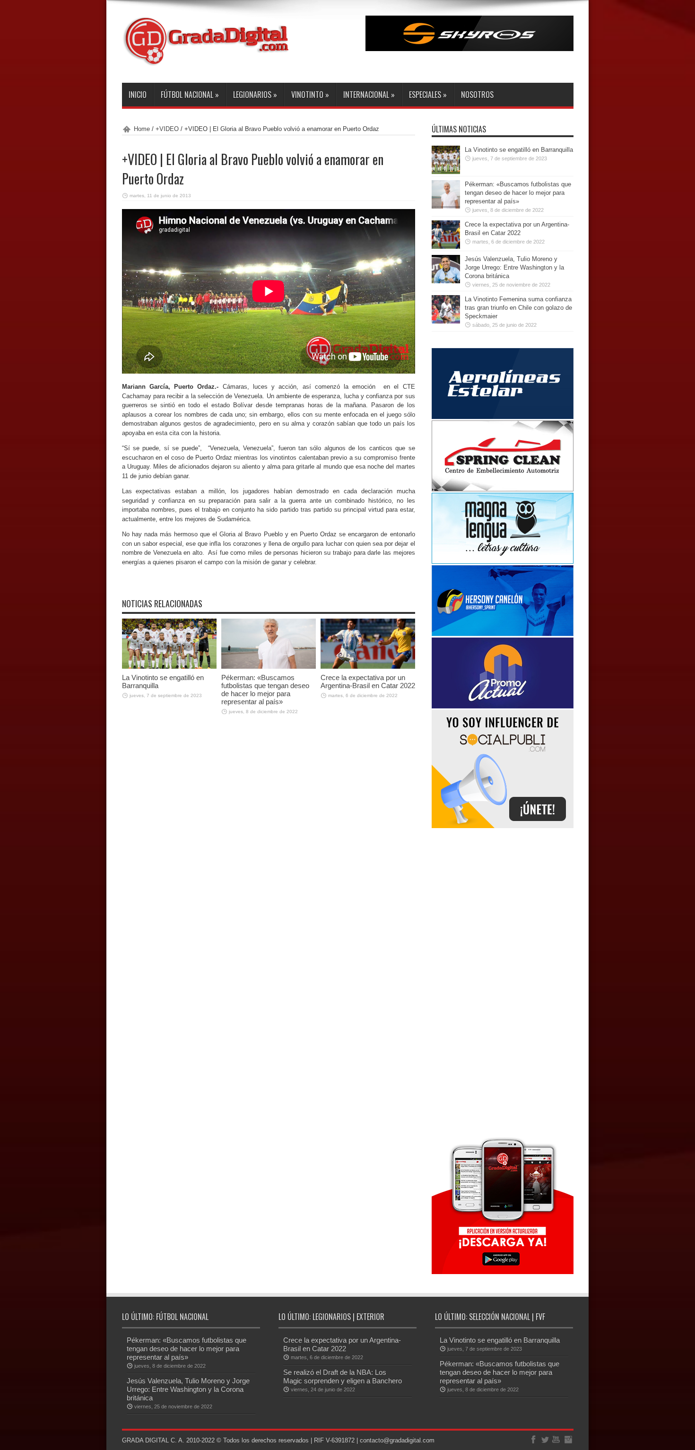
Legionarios (255, 94)
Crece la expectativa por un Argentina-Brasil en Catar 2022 (368, 681)
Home (142, 128)
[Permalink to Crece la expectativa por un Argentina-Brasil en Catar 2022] (368, 666)
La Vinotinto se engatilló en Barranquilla (519, 149)
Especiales (428, 94)
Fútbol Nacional (190, 94)
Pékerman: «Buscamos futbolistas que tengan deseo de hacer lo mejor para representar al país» (265, 689)
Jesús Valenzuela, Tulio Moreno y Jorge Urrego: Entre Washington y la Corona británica (514, 267)
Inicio (138, 94)
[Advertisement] (502, 981)
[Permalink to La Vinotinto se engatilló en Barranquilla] (169, 666)
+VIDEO (167, 128)
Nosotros (477, 94)
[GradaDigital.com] (209, 59)
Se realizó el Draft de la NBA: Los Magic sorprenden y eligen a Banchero (342, 1376)
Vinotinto (310, 94)
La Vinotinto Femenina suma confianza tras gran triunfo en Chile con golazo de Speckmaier (518, 308)
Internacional (369, 94)
